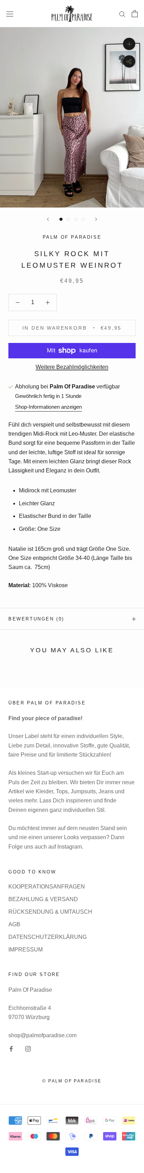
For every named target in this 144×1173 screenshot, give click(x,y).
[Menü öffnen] (9, 13)
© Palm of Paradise (71, 1081)
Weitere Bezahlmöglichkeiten (72, 367)
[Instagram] (28, 1048)
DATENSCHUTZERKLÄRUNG (47, 937)
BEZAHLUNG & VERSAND (43, 899)
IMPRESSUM (25, 950)
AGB (14, 924)
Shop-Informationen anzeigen (48, 407)
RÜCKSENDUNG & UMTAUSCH (50, 912)
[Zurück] (48, 219)
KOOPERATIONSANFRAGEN (46, 887)
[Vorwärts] (96, 219)
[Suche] (122, 13)
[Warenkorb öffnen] (135, 13)
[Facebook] (11, 1048)
